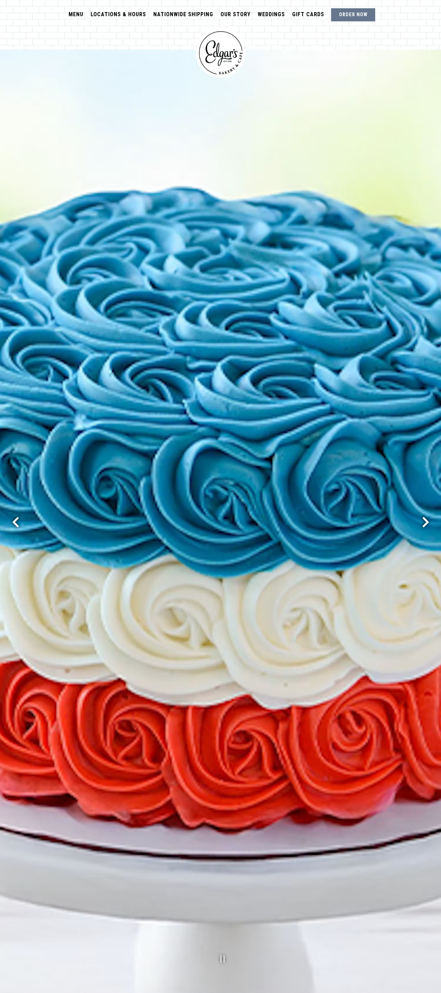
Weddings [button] (271, 14)
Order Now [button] (353, 15)
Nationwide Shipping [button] (183, 14)
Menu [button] (76, 14)
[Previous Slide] (15, 522)
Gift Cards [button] (308, 14)
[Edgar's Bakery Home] (220, 52)
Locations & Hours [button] (118, 14)
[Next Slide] (425, 522)
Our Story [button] (235, 14)
